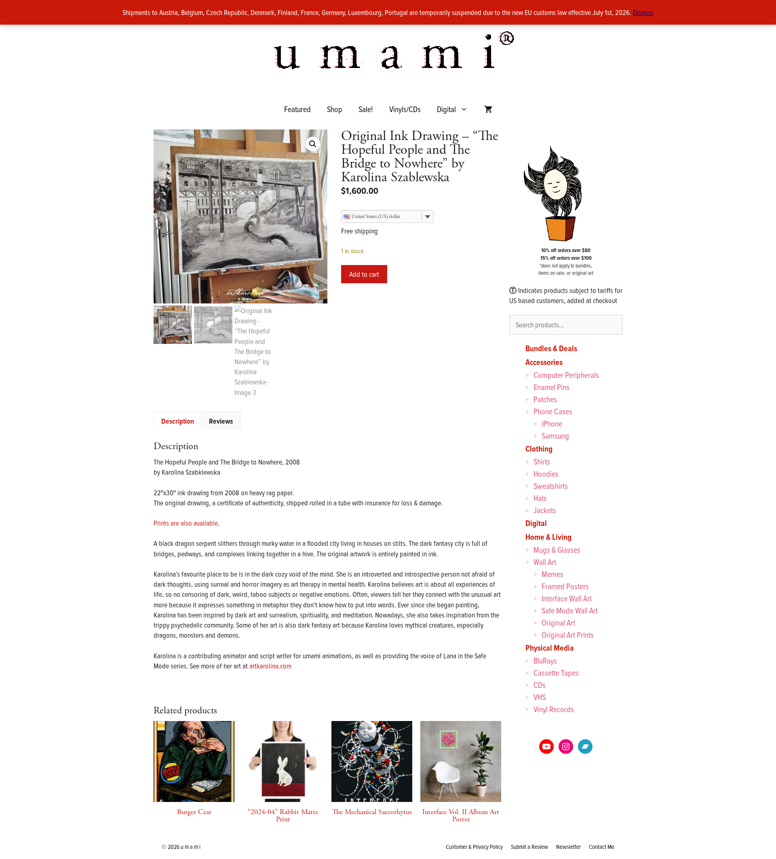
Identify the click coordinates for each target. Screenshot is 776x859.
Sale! (365, 109)
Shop (334, 109)
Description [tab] (177, 421)
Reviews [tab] (221, 421)
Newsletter (568, 846)
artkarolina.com (270, 666)
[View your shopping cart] (488, 109)
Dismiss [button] (643, 12)
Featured (297, 109)
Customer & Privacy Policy (474, 846)
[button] (313, 144)
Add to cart (364, 274)
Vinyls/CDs (405, 109)
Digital (446, 109)
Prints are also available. (186, 523)
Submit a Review (529, 846)
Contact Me (601, 846)
